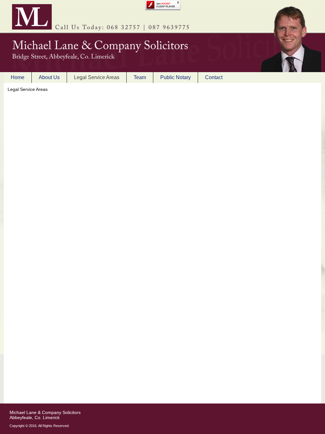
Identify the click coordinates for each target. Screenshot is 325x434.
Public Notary (175, 77)
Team (140, 77)
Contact (213, 77)
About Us (49, 77)
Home (17, 77)
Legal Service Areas (96, 77)
